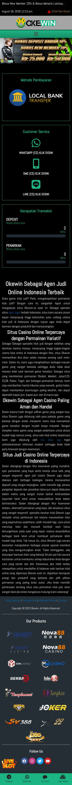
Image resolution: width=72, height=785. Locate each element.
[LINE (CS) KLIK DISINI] (36, 184)
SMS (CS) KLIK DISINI (36, 173)
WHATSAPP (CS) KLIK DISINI (36, 153)
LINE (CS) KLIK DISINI (36, 194)
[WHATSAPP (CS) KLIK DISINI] (36, 143)
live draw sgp (51, 440)
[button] (36, 34)
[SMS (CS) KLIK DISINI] (36, 164)
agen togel (14, 312)
